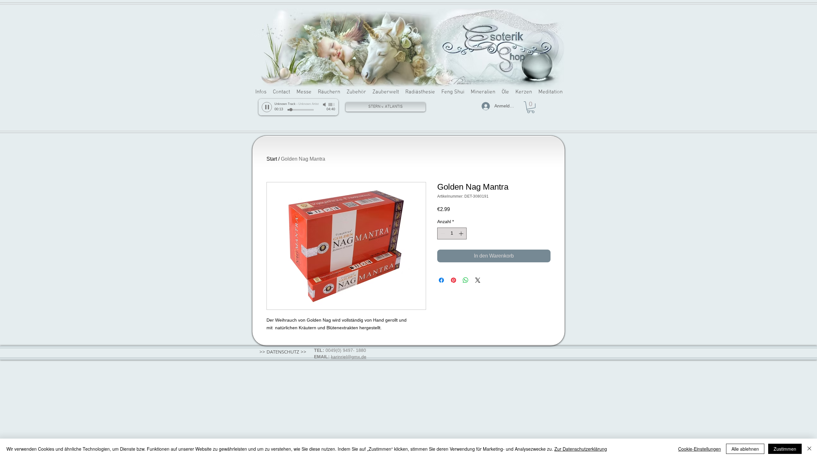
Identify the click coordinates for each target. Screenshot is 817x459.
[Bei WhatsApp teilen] (465, 280)
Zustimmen (785, 449)
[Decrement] (442, 233)
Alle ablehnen (745, 449)
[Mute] (325, 104)
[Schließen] (809, 449)
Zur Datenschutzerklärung (580, 449)
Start (271, 159)
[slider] (332, 104)
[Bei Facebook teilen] (441, 280)
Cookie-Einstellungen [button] (699, 449)
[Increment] (462, 233)
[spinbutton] (452, 233)
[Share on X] (478, 280)
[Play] (267, 107)
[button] (531, 107)
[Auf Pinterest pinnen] (453, 280)
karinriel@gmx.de (348, 356)
